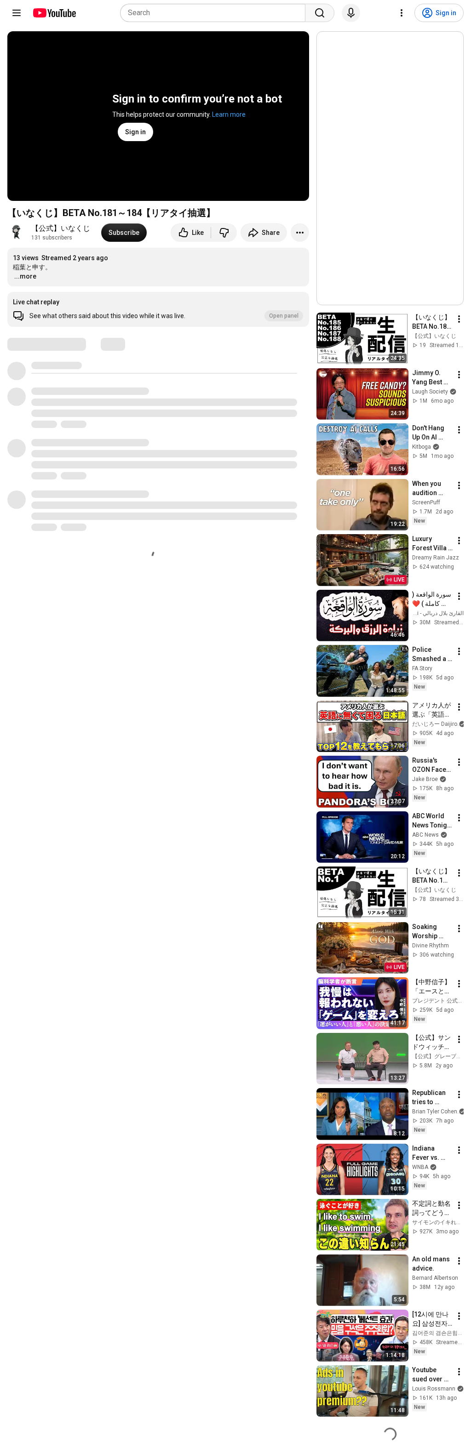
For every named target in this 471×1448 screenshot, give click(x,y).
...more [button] (25, 276)
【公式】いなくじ (60, 228)
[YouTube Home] (54, 13)
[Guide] (16, 12)
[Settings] (401, 12)
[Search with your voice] (351, 13)
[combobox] (215, 12)
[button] (158, 309)
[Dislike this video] (224, 232)
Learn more (229, 114)
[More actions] (300, 232)
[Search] (319, 13)
